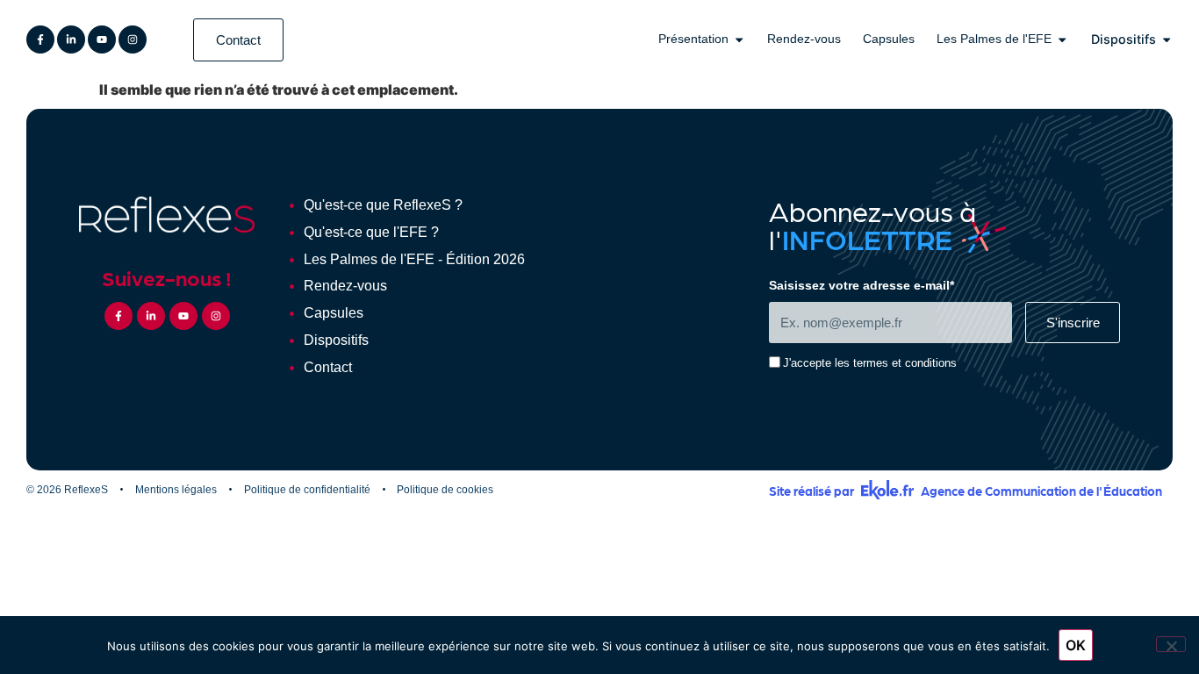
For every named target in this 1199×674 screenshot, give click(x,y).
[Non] (1171, 644)
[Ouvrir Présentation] (739, 39)
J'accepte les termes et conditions (870, 363)
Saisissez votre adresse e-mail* (861, 285)
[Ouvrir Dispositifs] (1166, 39)
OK (1076, 645)
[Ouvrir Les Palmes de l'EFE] (1062, 39)
